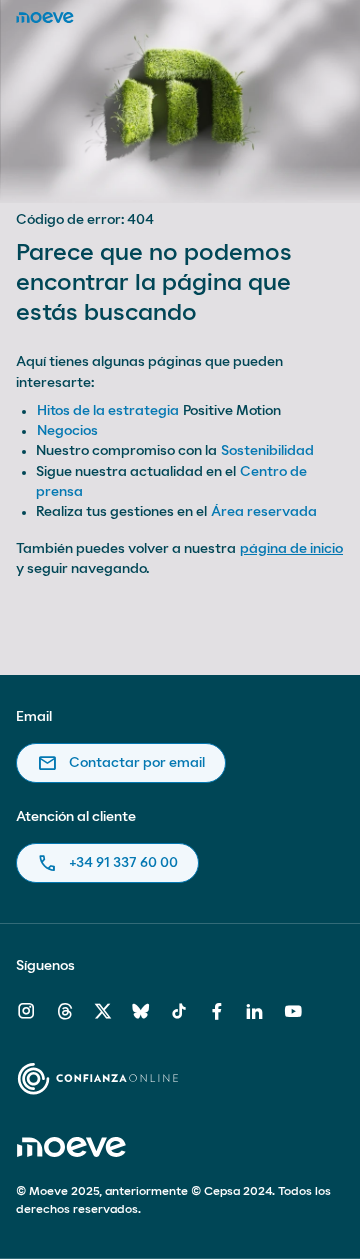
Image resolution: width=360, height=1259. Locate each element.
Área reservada (264, 512)
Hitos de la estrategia (108, 411)
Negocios (67, 431)
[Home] (45, 17)
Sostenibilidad (267, 451)
